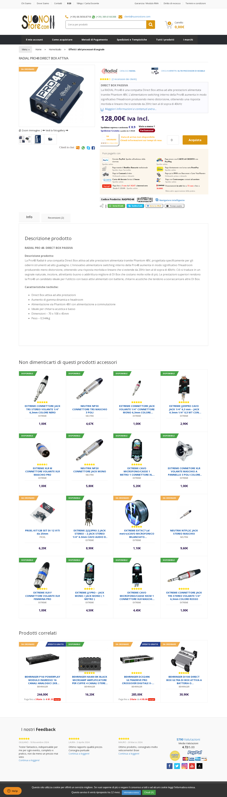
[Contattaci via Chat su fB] (93, 148)
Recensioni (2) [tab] (56, 217)
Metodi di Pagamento (95, 39)
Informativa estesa (131, 793)
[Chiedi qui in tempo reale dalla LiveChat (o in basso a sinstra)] (78, 148)
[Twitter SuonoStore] (177, 765)
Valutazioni (188, 739)
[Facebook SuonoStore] (169, 765)
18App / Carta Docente (87, 3)
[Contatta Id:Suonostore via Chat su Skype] (88, 148)
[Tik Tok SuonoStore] (199, 765)
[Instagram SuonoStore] (184, 765)
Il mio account (34, 39)
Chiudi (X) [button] (149, 792)
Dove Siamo (43, 3)
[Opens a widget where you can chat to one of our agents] (12, 791)
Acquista (195, 140)
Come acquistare (62, 39)
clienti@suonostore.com (137, 16)
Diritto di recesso (172, 3)
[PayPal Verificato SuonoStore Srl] (188, 755)
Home (38, 49)
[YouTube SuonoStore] (192, 765)
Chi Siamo (26, 3)
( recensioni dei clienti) (124, 79)
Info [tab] (29, 217)
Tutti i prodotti (165, 39)
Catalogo (127, 71)
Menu (25, 49)
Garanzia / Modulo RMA (147, 3)
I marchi (188, 39)
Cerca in (183, 71)
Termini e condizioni (196, 3)
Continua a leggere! (29, 760)
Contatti (58, 3)
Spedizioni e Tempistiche (132, 39)
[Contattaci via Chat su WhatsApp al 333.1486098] (83, 148)
